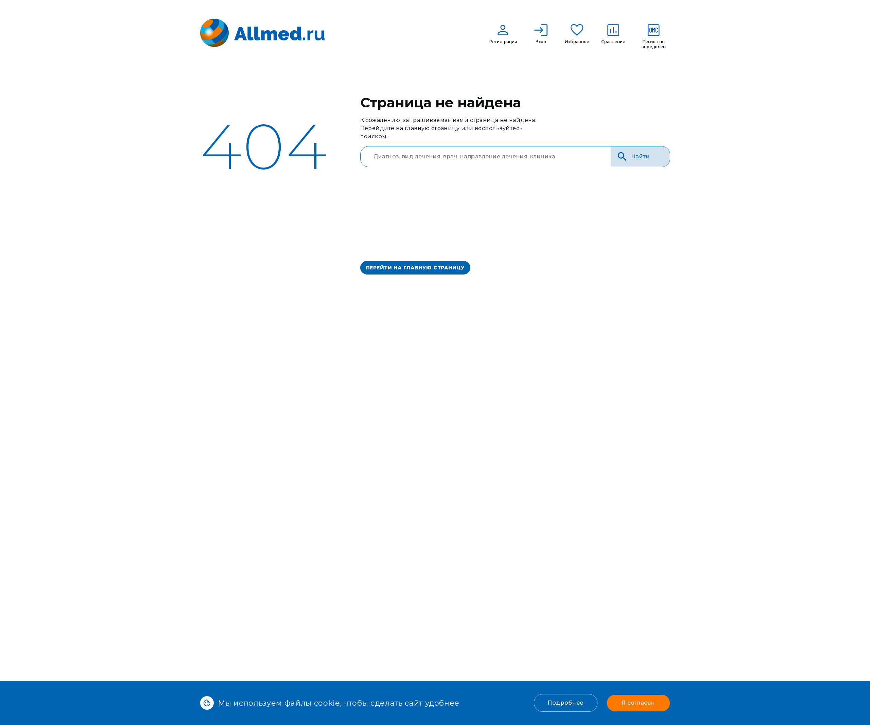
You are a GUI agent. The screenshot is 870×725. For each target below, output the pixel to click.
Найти (640, 156)
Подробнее (565, 703)
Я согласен (638, 703)
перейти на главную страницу (415, 268)
